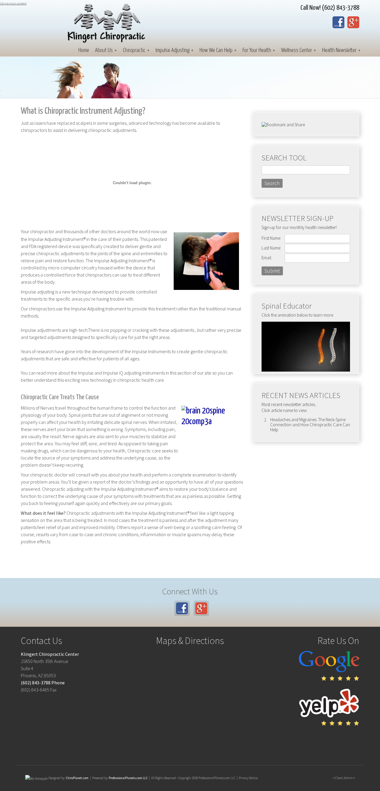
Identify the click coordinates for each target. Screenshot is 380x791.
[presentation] (36, 778)
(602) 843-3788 (35, 683)
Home (83, 50)
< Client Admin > (344, 778)
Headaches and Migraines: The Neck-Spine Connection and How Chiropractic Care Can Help (310, 424)
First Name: (271, 238)
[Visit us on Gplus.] (353, 22)
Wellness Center (298, 50)
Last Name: (271, 248)
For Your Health (259, 50)
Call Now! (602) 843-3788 (329, 7)
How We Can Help (218, 50)
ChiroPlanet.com (77, 778)
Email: (267, 257)
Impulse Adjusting (175, 50)
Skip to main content (13, 3)
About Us (106, 50)
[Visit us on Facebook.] (338, 22)
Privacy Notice (248, 778)
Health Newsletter (341, 50)
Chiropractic (136, 50)
